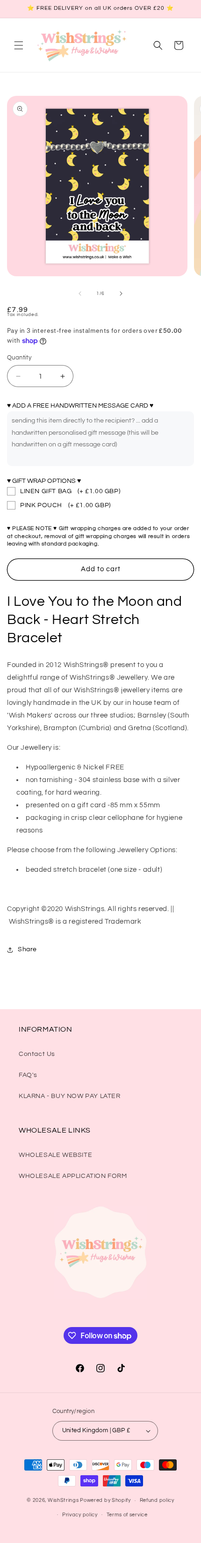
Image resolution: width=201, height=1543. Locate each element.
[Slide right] (121, 293)
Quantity (19, 357)
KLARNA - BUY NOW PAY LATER (70, 1096)
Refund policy (157, 1500)
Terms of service (127, 1514)
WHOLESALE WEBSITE (55, 1155)
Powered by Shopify (105, 1500)
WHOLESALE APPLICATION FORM (73, 1176)
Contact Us (37, 1054)
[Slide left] (80, 293)
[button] (18, 45)
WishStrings (63, 1500)
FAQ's (28, 1075)
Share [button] (27, 949)
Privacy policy (80, 1514)
